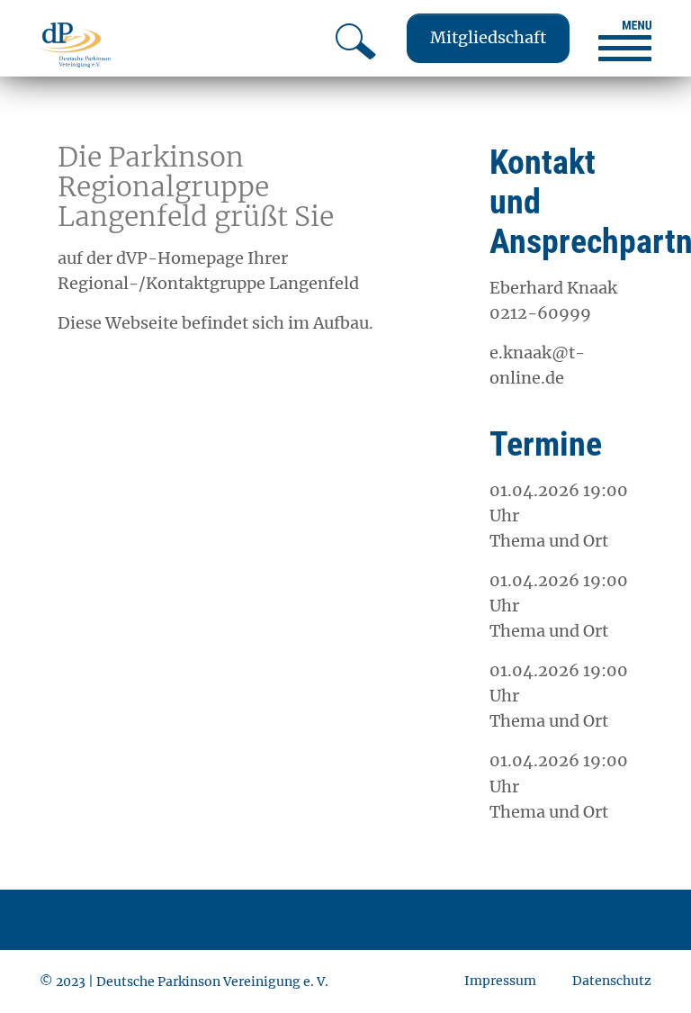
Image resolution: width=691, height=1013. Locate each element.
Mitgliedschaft (488, 37)
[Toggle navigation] (624, 41)
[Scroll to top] (648, 970)
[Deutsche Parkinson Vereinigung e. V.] (75, 44)
